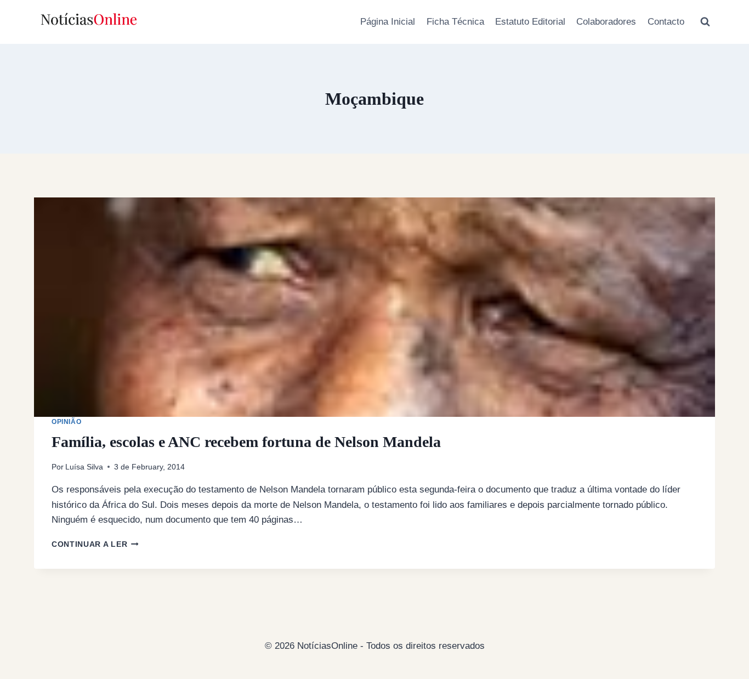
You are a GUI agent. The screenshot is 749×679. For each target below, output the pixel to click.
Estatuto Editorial (530, 21)
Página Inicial (387, 21)
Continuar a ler (95, 544)
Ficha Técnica (455, 21)
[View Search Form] (705, 22)
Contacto (666, 21)
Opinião (66, 422)
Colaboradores (606, 21)
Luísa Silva (84, 467)
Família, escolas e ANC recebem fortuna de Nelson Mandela (246, 441)
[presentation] (374, 307)
